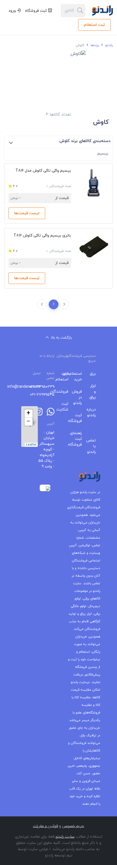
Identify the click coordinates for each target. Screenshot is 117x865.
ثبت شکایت (65, 406)
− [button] (28, 422)
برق (93, 373)
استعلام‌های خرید (79, 376)
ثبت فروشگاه (36, 10)
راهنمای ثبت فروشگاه (79, 439)
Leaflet (31, 445)
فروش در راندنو (79, 397)
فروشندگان (65, 391)
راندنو (108, 45)
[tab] (58, 142)
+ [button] (28, 413)
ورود (12, 10)
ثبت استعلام (94, 24)
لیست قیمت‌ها (26, 213)
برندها (94, 45)
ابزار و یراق (93, 391)
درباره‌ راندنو (93, 412)
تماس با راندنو (93, 446)
